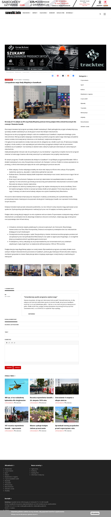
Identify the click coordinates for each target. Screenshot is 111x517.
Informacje (69, 13)
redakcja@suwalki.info (26, 506)
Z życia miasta (25, 72)
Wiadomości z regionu (87, 94)
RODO (7, 508)
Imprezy (34, 13)
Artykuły (83, 117)
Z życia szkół (84, 99)
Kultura (83, 90)
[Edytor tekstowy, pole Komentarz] (42, 355)
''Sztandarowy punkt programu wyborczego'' (40, 297)
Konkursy (52, 13)
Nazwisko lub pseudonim (12, 324)
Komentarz (8, 339)
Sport (82, 85)
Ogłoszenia (43, 13)
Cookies (12, 508)
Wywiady (83, 103)
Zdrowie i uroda (85, 127)
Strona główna (10, 72)
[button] (7, 343)
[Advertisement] (55, 32)
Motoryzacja (84, 113)
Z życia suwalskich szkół (12, 479)
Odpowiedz (31, 314)
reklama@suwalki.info (40, 506)
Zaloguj (7, 510)
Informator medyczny (37, 475)
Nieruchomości (85, 122)
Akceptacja (95, 513)
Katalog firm (60, 13)
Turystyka (83, 108)
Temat (6, 332)
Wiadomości (26, 13)
